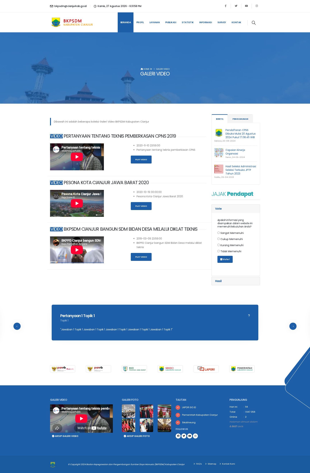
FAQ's (199, 463)
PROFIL (140, 22)
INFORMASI (205, 22)
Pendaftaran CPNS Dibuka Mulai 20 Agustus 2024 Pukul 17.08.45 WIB (241, 133)
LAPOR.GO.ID (189, 407)
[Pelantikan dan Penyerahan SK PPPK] (128, 425)
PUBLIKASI (170, 22)
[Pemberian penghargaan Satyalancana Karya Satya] (146, 425)
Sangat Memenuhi (232, 233)
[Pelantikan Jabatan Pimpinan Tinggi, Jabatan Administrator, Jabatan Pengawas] (146, 411)
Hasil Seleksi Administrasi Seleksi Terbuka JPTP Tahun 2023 (241, 170)
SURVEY (221, 22)
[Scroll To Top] (303, 469)
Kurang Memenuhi (231, 245)
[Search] (254, 22)
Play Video (141, 159)
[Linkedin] (246, 6)
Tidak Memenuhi (230, 251)
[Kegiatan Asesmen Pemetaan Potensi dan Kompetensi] (164, 425)
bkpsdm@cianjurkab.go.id (70, 6)
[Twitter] (236, 6)
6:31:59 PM (135, 6)
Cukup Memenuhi (231, 239)
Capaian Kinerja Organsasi (235, 151)
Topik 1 (64, 320)
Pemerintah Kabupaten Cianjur (200, 414)
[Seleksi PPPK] (128, 411)
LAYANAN (154, 22)
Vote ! (226, 259)
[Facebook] (226, 6)
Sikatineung (189, 422)
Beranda (125, 22)
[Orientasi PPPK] (164, 411)
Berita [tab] (219, 118)
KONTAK (236, 22)
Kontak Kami (228, 463)
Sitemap (211, 463)
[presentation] (17, 326)
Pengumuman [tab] (240, 118)
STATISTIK (188, 22)
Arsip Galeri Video (66, 436)
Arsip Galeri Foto (138, 436)
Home (146, 69)
